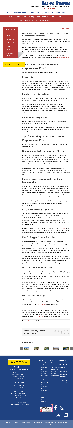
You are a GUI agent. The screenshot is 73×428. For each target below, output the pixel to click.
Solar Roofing (10, 39)
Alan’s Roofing (41, 304)
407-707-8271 (19, 388)
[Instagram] (62, 408)
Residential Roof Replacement (44, 369)
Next (67, 29)
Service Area (55, 375)
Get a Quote (13, 64)
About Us (51, 360)
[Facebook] (55, 408)
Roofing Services (10, 29)
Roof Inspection (10, 43)
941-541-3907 (19, 397)
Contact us (40, 317)
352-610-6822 (19, 378)
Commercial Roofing (44, 379)
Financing (54, 373)
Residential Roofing (44, 364)
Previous (61, 29)
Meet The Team (54, 364)
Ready (63, 228)
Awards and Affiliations (54, 370)
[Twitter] (58, 415)
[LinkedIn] (66, 415)
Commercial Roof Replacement (44, 384)
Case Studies (55, 367)
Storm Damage (44, 320)
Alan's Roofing (27, 320)
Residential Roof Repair (44, 374)
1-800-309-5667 (19, 369)
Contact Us (62, 360)
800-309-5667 (50, 8)
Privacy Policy (63, 380)
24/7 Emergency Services (44, 391)
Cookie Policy (63, 382)
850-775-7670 (19, 399)
